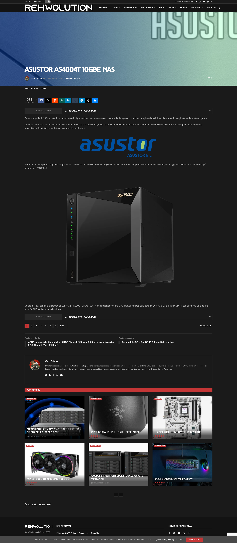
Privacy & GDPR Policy (66, 533)
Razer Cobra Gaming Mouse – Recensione (115, 432)
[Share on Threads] (88, 100)
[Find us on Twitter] (200, 2)
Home (27, 88)
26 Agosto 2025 (34, 436)
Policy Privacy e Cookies (173, 539)
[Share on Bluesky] (95, 100)
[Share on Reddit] (55, 100)
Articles (211, 7)
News (115, 7)
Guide (161, 7)
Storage (76, 78)
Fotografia (147, 7)
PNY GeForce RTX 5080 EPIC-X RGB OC (48, 479)
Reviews (103, 7)
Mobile (183, 7)
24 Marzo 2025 (98, 483)
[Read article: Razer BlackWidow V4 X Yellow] (182, 464)
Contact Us (83, 533)
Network (68, 78)
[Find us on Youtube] (204, 2)
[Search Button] (219, 8)
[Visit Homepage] (59, 7)
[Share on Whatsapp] (62, 100)
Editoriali (196, 7)
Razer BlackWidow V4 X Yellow (173, 479)
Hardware (31, 399)
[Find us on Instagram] (208, 2)
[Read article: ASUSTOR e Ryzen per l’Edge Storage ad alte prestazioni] (119, 464)
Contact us (37, 2)
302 (108, 483)
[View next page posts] (121, 495)
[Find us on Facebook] (196, 2)
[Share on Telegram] (82, 100)
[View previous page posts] (116, 495)
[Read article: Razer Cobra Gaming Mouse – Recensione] (119, 417)
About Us (28, 2)
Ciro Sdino (37, 78)
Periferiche (96, 399)
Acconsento (194, 539)
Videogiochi (130, 7)
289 (44, 436)
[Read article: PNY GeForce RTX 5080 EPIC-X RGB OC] (54, 464)
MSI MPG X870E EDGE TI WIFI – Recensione (178, 432)
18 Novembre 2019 (54, 78)
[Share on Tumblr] (75, 100)
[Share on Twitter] (48, 100)
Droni (171, 7)
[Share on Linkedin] (68, 100)
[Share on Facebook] (41, 100)
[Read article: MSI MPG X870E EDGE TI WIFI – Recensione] (182, 417)
